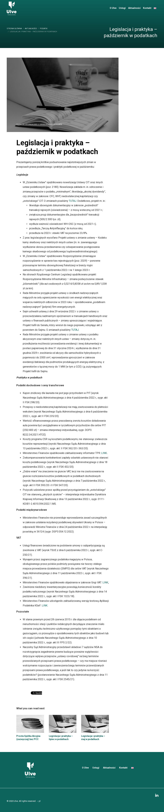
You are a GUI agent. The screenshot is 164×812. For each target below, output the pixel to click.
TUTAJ (72, 200)
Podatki (58, 124)
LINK (104, 453)
